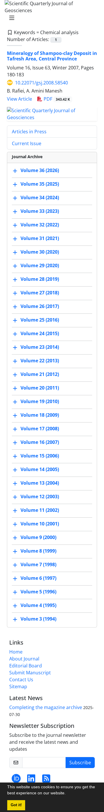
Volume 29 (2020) (40, 265)
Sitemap (18, 686)
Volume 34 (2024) (40, 197)
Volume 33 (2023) (40, 211)
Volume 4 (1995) (38, 605)
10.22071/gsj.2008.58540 (41, 83)
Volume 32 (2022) (40, 225)
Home (16, 652)
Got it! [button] (16, 805)
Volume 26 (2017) (40, 306)
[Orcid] (16, 780)
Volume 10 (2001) (40, 524)
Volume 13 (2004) (40, 483)
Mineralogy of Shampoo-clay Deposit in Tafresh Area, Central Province (52, 56)
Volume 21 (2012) (40, 374)
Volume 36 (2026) (40, 170)
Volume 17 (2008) (40, 428)
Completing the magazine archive (45, 707)
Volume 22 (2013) (40, 360)
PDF (56, 99)
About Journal (24, 659)
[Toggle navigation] (50, 18)
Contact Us (21, 679)
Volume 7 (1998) (38, 564)
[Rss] (46, 780)
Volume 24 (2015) (40, 333)
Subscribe (80, 762)
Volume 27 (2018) (40, 292)
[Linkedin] (31, 780)
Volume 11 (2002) (40, 510)
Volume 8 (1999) (38, 551)
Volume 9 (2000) (38, 537)
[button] (67, 794)
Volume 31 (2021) (40, 238)
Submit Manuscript (30, 672)
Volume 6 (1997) (38, 578)
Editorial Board (25, 665)
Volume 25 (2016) (40, 320)
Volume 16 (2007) (40, 442)
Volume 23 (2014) (40, 347)
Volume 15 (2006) (40, 456)
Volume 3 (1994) (38, 619)
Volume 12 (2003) (40, 496)
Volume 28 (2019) (40, 279)
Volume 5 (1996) (38, 591)
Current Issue (26, 143)
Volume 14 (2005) (40, 469)
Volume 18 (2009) (40, 415)
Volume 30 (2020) (40, 252)
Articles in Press (29, 131)
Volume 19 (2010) (40, 401)
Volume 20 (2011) (40, 388)
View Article (19, 99)
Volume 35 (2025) (40, 184)
